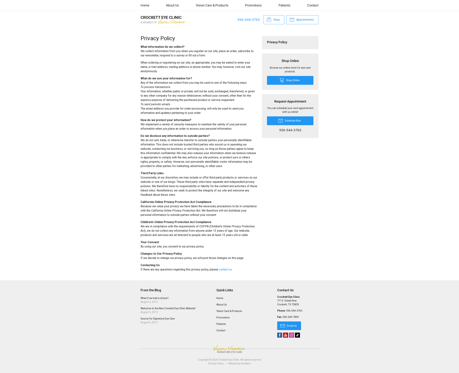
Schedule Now (292, 120)
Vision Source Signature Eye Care (229, 348)
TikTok (297, 335)
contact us (225, 269)
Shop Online (293, 80)
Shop (276, 19)
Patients (284, 5)
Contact (312, 5)
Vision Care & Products (212, 5)
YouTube (285, 335)
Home (145, 5)
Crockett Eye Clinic (228, 359)
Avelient (245, 363)
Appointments (305, 19)
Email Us (292, 325)
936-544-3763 (249, 20)
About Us (172, 5)
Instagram (291, 335)
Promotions (253, 5)
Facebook (279, 335)
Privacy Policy (277, 42)
